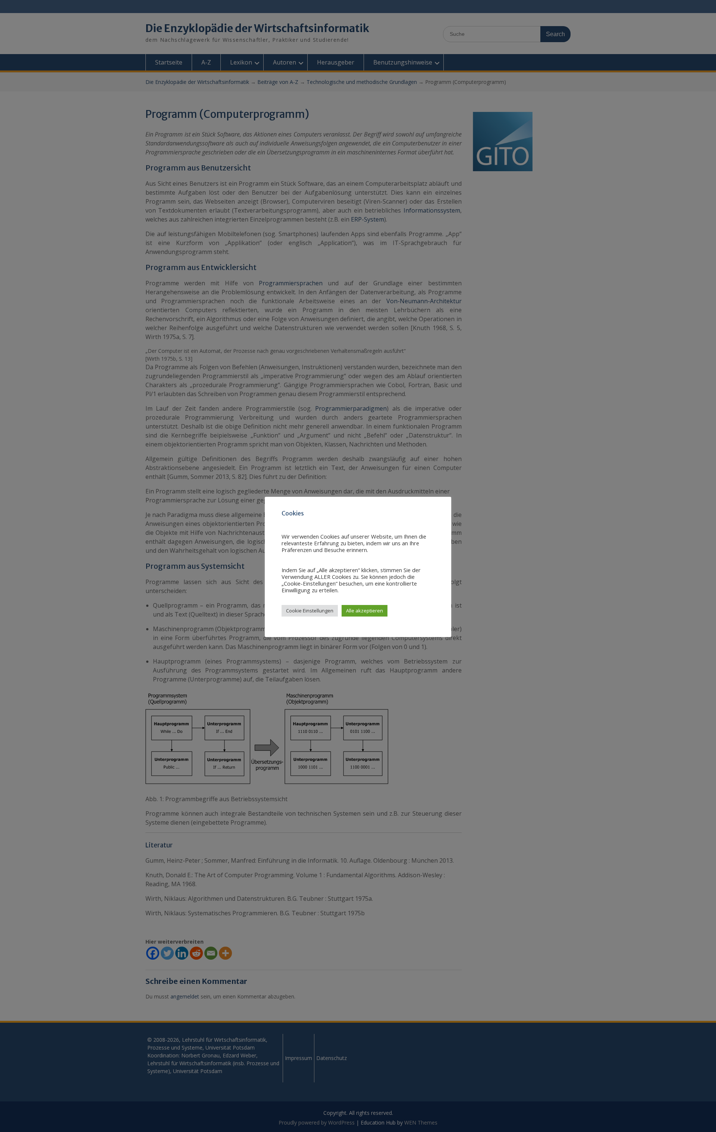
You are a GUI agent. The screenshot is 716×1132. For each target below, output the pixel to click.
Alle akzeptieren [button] (364, 610)
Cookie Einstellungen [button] (309, 610)
